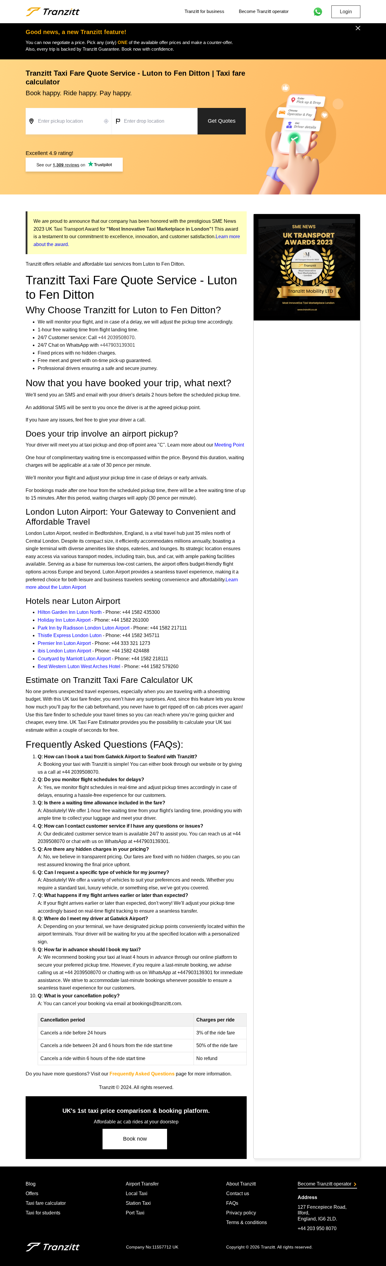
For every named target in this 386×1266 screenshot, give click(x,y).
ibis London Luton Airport (64, 650)
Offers (32, 1193)
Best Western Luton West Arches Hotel (79, 666)
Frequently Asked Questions (142, 1073)
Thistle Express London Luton (70, 635)
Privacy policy (241, 1212)
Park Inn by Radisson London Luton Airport (83, 627)
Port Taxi (135, 1212)
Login (346, 11)
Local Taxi (136, 1193)
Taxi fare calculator (46, 1203)
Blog (31, 1183)
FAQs (232, 1203)
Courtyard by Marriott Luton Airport (74, 658)
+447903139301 (117, 345)
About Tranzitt (241, 1183)
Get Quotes (222, 121)
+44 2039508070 (116, 337)
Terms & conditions (246, 1222)
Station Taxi (138, 1203)
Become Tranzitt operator (264, 11)
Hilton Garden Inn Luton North (70, 612)
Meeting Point (229, 444)
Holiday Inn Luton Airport (64, 620)
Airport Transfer (142, 1183)
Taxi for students (43, 1212)
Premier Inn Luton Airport (64, 643)
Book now (135, 1139)
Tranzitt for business (204, 11)
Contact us (237, 1193)
